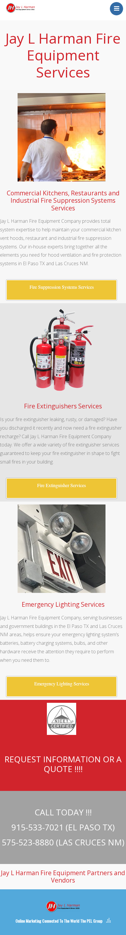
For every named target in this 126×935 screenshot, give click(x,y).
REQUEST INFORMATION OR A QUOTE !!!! (63, 764)
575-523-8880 (28, 842)
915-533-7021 (37, 827)
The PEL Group (91, 921)
